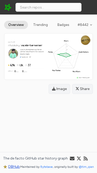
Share (84, 89)
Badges (63, 25)
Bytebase (46, 167)
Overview (16, 25)
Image (61, 89)
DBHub (14, 166)
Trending (40, 25)
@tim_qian (86, 167)
